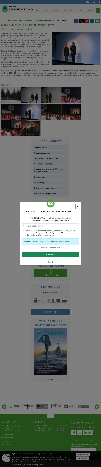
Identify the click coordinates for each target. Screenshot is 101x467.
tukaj (53, 235)
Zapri (50, 262)
